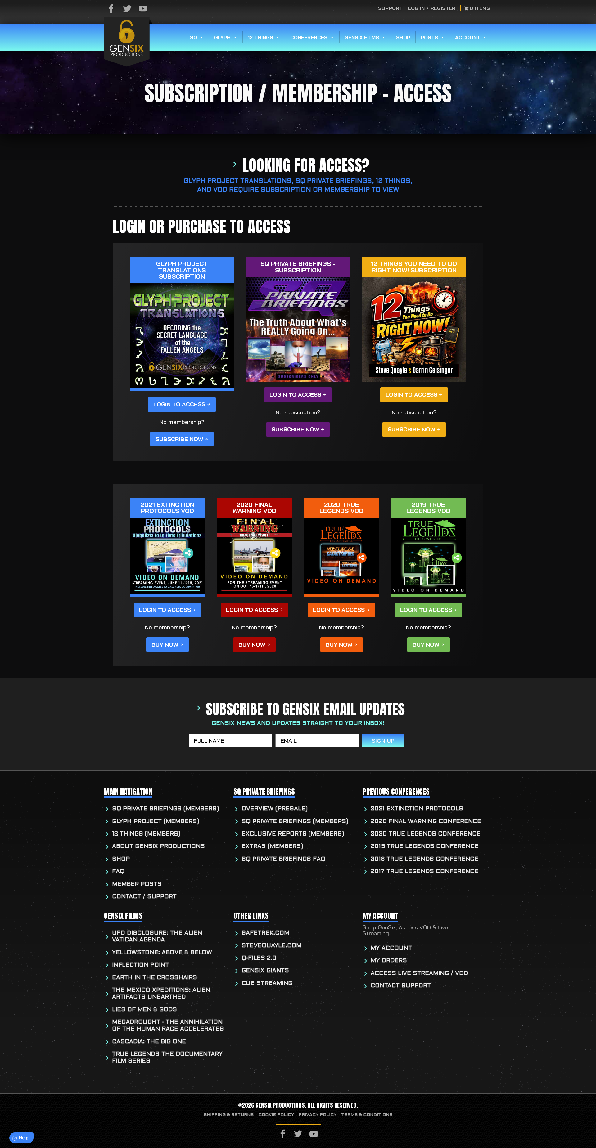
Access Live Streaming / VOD (419, 973)
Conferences (308, 37)
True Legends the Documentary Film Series (167, 1058)
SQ (193, 37)
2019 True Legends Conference (425, 846)
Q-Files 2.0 (259, 958)
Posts (429, 37)
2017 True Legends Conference (424, 871)
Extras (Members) (272, 846)
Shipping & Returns (229, 1115)
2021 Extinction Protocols (417, 809)
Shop (403, 37)
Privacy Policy (317, 1115)
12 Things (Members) (146, 834)
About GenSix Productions (158, 846)
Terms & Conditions (366, 1115)
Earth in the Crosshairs (154, 978)
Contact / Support (144, 897)
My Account (391, 948)
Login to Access (179, 404)
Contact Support (401, 986)
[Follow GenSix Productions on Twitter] (127, 9)
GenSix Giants (265, 970)
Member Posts (137, 884)
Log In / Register (431, 8)
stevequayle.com (271, 946)
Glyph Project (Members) (155, 821)
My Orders (389, 961)
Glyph (222, 37)
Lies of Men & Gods (144, 1010)
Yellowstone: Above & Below (162, 952)
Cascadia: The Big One (149, 1042)
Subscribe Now (179, 439)
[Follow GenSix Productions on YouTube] (143, 9)
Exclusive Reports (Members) (293, 834)
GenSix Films (362, 37)
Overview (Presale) (275, 809)
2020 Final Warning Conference (426, 821)
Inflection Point (140, 965)
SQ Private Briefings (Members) (165, 809)
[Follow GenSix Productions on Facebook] (111, 9)
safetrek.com (265, 933)
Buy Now (164, 644)
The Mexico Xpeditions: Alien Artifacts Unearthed (161, 994)
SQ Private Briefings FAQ (283, 859)
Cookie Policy (276, 1115)
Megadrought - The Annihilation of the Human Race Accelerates (168, 1026)
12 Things (260, 37)
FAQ (118, 871)
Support (390, 8)
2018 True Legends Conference (424, 859)
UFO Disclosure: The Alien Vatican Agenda (157, 937)
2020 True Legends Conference (426, 834)
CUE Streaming (267, 983)
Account (467, 37)
